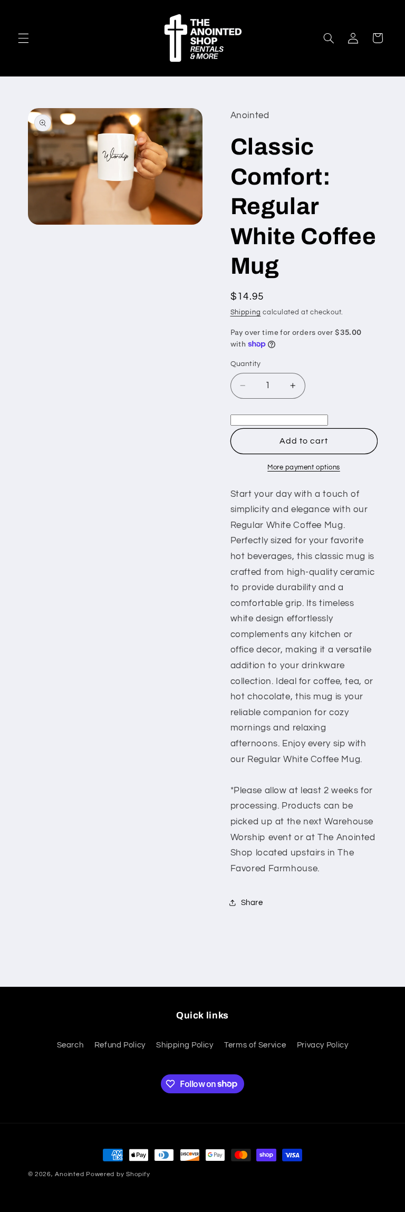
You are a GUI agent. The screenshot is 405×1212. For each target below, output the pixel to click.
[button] (23, 38)
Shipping (245, 312)
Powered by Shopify (118, 1174)
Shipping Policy (184, 1045)
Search (70, 1045)
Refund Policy (120, 1045)
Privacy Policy (323, 1045)
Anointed (69, 1174)
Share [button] (252, 903)
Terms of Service (255, 1045)
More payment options (303, 467)
